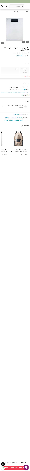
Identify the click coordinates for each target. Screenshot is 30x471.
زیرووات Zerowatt (21, 56)
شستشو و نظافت (18, 11)
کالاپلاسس (26, 11)
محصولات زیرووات (9, 120)
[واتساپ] (3, 468)
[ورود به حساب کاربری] (6, 6)
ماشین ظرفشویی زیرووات (11, 117)
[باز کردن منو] (27, 6)
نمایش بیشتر (27, 76)
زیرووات (21, 117)
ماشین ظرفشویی (18, 120)
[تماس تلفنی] (3, 464)
